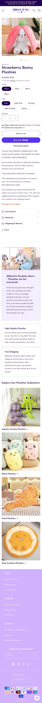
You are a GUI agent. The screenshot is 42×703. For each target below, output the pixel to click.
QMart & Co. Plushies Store (16, 630)
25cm (17, 89)
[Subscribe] (34, 655)
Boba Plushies (9, 474)
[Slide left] (15, 60)
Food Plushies (9, 518)
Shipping (13, 80)
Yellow (24, 108)
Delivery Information (13, 604)
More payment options (21, 146)
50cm (6, 94)
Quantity (5, 114)
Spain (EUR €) (20, 679)
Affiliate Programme (13, 640)
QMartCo (23, 700)
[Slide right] (26, 60)
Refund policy (10, 584)
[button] (2, 10)
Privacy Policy (10, 590)
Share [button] (6, 230)
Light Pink (18, 103)
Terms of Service (11, 579)
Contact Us (9, 615)
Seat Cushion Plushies (13, 563)
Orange (31, 103)
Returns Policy (10, 610)
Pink (6, 103)
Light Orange (9, 108)
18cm (6, 89)
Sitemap (8, 635)
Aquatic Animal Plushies (14, 429)
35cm (27, 89)
